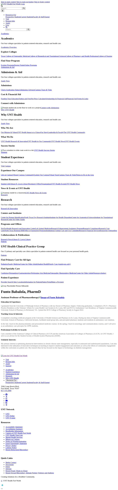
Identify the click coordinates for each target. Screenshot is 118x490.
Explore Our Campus (41, 175)
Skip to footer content (42, 2)
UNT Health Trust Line (14, 435)
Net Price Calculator (38, 99)
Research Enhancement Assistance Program (67, 228)
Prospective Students (13, 17)
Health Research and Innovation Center (21, 228)
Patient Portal (46, 282)
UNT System (10, 418)
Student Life (5, 184)
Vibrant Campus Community (23, 175)
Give (7, 25)
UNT (7, 414)
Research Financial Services (89, 231)
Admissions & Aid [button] (7, 67)
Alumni (47, 17)
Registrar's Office (34, 184)
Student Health (42, 264)
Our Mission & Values (9, 132)
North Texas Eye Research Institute (37, 217)
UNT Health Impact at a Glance (28, 132)
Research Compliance (91, 228)
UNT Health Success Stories (44, 150)
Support (8, 366)
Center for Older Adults (16, 220)
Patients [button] (4, 242)
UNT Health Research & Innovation (14, 141)
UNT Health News (58, 141)
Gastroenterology (25, 273)
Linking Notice (11, 448)
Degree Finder (19, 65)
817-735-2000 (6, 391)
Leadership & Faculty (55, 132)
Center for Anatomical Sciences (83, 217)
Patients (4, 255)
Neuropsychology (99, 273)
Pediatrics (4, 264)
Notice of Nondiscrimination (16, 441)
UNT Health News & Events (36, 193)
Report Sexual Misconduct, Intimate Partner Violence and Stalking (30, 473)
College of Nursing (105, 56)
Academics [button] (5, 34)
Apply (8, 23)
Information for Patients (33, 282)
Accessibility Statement (14, 427)
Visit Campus (6, 166)
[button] (2, 6)
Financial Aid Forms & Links (77, 99)
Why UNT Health (12, 378)
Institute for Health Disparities (61, 217)
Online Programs (31, 65)
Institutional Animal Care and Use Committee (62, 231)
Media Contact (11, 462)
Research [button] (4, 195)
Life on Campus (7, 175)
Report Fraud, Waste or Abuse (17, 471)
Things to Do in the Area (85, 175)
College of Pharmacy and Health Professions (82, 56)
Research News (6, 239)
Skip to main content (8, 2)
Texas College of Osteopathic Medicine (15, 56)
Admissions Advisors (27, 90)
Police (8, 467)
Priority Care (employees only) (59, 264)
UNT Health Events (72, 141)
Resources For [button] (11, 15)
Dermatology (14, 273)
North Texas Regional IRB (14, 231)
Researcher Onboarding (108, 231)
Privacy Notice (11, 446)
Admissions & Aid (12, 374)
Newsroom (10, 465)
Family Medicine (14, 264)
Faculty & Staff (38, 17)
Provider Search (7, 282)
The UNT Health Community (74, 132)
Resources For (11, 380)
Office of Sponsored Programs (35, 231)
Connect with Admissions (49, 108)
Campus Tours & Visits (43, 90)
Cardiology (5, 273)
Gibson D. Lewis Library (19, 184)
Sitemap (8, 469)
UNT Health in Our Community (39, 141)
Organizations (46, 184)
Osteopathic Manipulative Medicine (63, 273)
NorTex (4, 228)
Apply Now (5, 81)
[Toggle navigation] (2, 11)
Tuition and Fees (25, 99)
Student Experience (13, 372)
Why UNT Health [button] (7, 110)
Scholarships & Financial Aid (56, 99)
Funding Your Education (10, 99)
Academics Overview (9, 47)
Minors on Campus (12, 439)
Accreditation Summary (14, 429)
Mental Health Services (14, 437)
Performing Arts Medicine (40, 273)
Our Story (44, 132)
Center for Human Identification (12, 217)
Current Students (27, 17)
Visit (7, 19)
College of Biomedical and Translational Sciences (48, 56)
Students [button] (4, 152)
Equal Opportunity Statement (16, 443)
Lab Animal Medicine (43, 228)
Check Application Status (10, 90)
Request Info (10, 21)
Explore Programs (7, 65)
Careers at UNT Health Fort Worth (18, 433)
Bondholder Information (14, 431)
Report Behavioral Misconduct (17, 450)
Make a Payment (57, 282)
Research (9, 376)
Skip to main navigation (25, 2)
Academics (10, 370)
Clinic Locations (19, 282)
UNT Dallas (10, 416)
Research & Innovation (9, 209)
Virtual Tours (54, 175)
